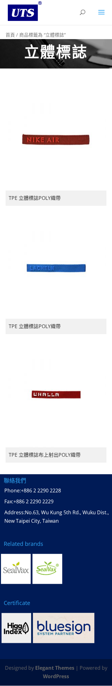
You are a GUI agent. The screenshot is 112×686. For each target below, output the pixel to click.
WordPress (56, 676)
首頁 (10, 35)
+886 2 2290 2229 (33, 501)
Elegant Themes (54, 667)
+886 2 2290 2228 (41, 490)
